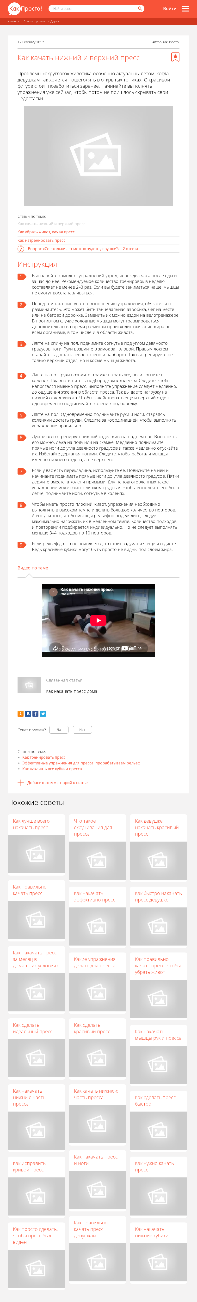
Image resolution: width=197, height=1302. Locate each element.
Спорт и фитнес (35, 21)
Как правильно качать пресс (30, 889)
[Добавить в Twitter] (43, 714)
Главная (13, 21)
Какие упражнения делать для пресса (95, 962)
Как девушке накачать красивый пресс (157, 827)
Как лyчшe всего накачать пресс (31, 824)
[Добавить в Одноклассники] (21, 714)
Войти (170, 8)
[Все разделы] (185, 8)
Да (59, 729)
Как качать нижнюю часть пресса (96, 1094)
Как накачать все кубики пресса (52, 768)
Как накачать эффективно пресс (94, 896)
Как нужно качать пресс (154, 1166)
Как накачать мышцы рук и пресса (158, 1034)
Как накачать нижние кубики (151, 1232)
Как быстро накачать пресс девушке (158, 896)
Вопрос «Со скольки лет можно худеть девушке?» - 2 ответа (83, 248)
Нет (82, 729)
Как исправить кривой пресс (29, 1166)
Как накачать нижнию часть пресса (29, 1097)
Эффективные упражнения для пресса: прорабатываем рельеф (81, 763)
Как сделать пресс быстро (155, 1100)
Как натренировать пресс (41, 240)
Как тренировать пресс (44, 757)
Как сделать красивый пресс (92, 1028)
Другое (55, 21)
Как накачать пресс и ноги (96, 1159)
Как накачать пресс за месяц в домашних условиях (36, 959)
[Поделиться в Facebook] (35, 714)
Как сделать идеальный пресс (33, 1028)
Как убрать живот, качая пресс (46, 232)
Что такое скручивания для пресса (93, 827)
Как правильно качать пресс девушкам (91, 1229)
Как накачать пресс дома (71, 691)
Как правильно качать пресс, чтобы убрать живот (158, 965)
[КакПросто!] (25, 8)
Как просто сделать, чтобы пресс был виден (35, 1235)
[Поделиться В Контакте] (28, 714)
